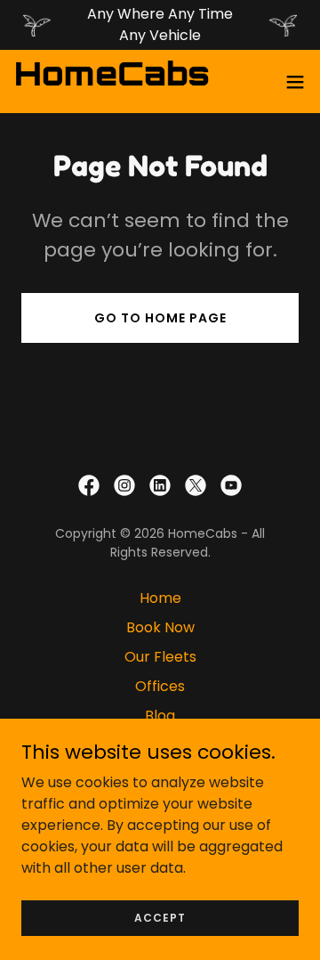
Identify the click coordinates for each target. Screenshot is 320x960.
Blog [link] (160, 715)
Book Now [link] (160, 627)
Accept (160, 916)
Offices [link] (160, 686)
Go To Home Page (160, 318)
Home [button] (160, 598)
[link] (112, 81)
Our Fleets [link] (160, 657)
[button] (295, 82)
